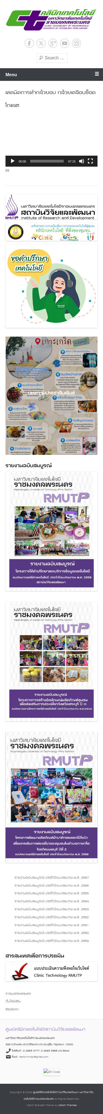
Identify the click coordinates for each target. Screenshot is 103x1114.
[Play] (12, 161)
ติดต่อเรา (12, 1009)
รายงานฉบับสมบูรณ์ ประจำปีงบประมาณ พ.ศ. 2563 (52, 909)
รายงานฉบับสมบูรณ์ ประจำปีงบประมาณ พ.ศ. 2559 (52, 941)
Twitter (41, 43)
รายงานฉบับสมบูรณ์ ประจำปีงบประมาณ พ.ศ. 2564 (52, 901)
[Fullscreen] (90, 161)
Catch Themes (68, 1105)
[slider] (47, 161)
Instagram (76, 43)
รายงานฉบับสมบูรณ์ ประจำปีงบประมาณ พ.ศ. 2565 (52, 893)
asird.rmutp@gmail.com (34, 1057)
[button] (52, 141)
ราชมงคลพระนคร (18, 993)
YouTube (64, 43)
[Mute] (81, 161)
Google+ (52, 43)
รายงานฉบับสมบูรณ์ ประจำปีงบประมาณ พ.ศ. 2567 (52, 877)
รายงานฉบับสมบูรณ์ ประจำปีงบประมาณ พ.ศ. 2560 (52, 933)
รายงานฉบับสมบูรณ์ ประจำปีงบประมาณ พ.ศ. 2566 (52, 885)
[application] (51, 140)
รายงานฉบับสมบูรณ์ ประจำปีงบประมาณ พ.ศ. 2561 (52, 925)
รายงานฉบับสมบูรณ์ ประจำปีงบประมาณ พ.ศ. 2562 (52, 917)
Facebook (29, 43)
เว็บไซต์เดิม (13, 1001)
